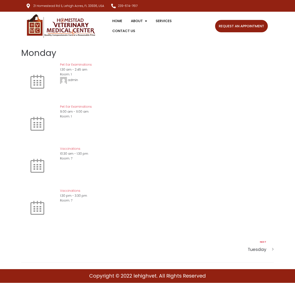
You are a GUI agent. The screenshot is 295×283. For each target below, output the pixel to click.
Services (164, 20)
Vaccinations (70, 148)
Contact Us (123, 30)
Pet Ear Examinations (76, 64)
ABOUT (137, 20)
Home (117, 20)
